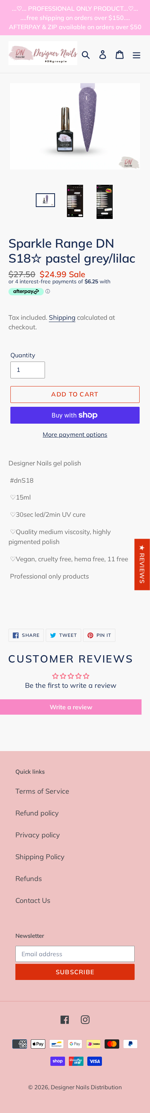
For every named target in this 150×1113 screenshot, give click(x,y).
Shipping (62, 317)
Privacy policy (37, 834)
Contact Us (32, 900)
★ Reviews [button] (142, 564)
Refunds (28, 878)
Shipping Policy (40, 856)
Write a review (71, 707)
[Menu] (136, 54)
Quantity (22, 355)
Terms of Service (42, 791)
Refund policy (37, 813)
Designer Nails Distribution (86, 1087)
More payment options (75, 434)
